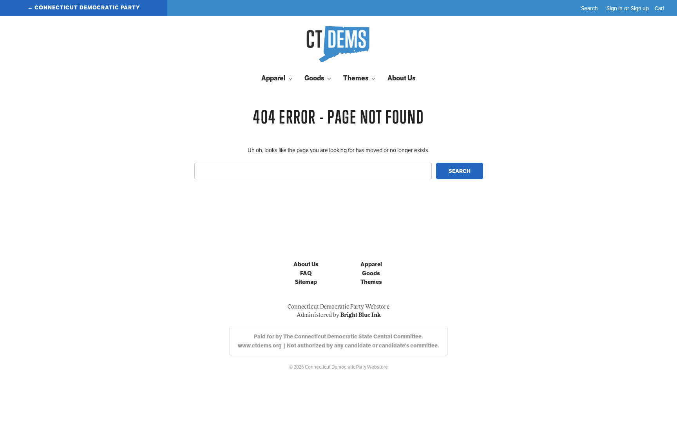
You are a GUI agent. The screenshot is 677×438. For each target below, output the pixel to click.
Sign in (614, 8)
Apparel (274, 78)
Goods (315, 78)
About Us (401, 78)
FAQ (306, 273)
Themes (356, 78)
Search (589, 8)
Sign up (640, 8)
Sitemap (306, 281)
